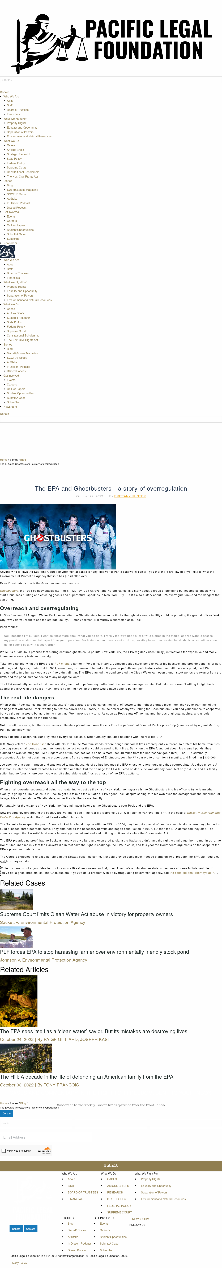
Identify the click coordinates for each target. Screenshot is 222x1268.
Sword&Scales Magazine (22, 190)
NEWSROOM (140, 1219)
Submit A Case (16, 234)
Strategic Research (19, 154)
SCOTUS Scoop (17, 194)
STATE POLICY (117, 1199)
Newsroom (10, 243)
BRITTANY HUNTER (130, 496)
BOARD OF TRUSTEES (83, 1192)
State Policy (14, 159)
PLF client (62, 664)
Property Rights (16, 123)
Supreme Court (16, 168)
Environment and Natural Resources (29, 136)
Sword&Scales (77, 1230)
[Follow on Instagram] (140, 1240)
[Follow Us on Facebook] (140, 1229)
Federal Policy (16, 163)
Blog (10, 185)
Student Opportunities (20, 230)
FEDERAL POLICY (119, 1206)
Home (3, 460)
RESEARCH (115, 1192)
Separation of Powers (20, 132)
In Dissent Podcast (18, 203)
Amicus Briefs (15, 150)
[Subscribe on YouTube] (140, 1236)
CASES (112, 1179)
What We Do (11, 141)
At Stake (12, 199)
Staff (10, 105)
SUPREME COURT (119, 1212)
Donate (4, 92)
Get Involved (11, 212)
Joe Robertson (36, 744)
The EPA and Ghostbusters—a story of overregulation (29, 464)
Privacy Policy (18, 1263)
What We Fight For (15, 119)
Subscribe (13, 239)
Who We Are (11, 96)
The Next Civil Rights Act (22, 176)
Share (3, 862)
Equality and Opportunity (22, 127)
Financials (13, 114)
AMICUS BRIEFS (118, 1186)
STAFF (72, 1186)
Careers (12, 221)
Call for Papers (16, 225)
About (10, 101)
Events (11, 216)
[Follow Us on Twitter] (140, 1233)
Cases (11, 145)
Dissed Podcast (16, 208)
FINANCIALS (76, 1199)
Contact (30, 1228)
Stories (7, 181)
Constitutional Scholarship (23, 172)
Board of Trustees (18, 110)
